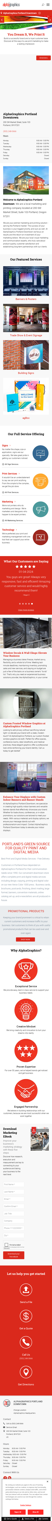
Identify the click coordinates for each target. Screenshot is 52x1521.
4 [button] (29, 604)
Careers (45, 1518)
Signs (5, 445)
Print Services (10, 473)
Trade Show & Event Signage (26, 335)
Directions (44, 58)
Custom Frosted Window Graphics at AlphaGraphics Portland (24, 725)
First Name (7, 1181)
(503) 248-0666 (9, 131)
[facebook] (5, 1477)
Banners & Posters (26, 299)
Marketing (8, 501)
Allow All (35, 1512)
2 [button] (23, 604)
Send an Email (11, 1427)
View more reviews (26, 610)
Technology (8, 529)
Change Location (20, 1410)
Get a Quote (12, 1518)
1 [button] (20, 604)
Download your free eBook (14, 1255)
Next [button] (50, 20)
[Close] (47, 1481)
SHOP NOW (25, 939)
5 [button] (32, 604)
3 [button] (26, 604)
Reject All (18, 1512)
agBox (26, 418)
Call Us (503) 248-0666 (14, 1423)
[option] (26, 31)
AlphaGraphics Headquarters (24, 1413)
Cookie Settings (25, 1505)
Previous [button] (2, 20)
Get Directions (26, 1384)
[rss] (9, 1477)
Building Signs (26, 373)
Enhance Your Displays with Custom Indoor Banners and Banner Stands (24, 798)
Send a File (29, 1518)
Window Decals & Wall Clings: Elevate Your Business (25, 654)
